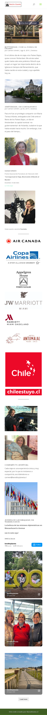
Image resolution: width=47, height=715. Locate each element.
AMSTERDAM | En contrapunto (21, 107)
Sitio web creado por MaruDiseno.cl (23, 712)
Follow (38, 545)
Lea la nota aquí (11, 533)
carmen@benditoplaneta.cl (15, 477)
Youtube (23, 229)
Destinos (34, 50)
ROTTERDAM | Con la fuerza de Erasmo (21, 48)
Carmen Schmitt (13, 50)
